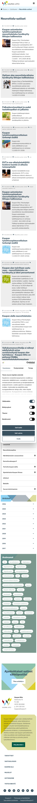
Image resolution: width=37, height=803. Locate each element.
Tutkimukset (19, 626)
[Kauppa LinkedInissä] (23, 790)
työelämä (10, 188)
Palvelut (8, 772)
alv (5, 562)
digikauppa (26, 562)
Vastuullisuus (10, 761)
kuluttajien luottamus (20, 603)
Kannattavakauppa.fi (10, 461)
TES (14, 188)
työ (16, 631)
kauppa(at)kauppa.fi (26, 800)
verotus (6, 645)
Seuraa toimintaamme (10, 489)
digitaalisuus (21, 567)
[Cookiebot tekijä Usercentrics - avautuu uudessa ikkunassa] (26, 363)
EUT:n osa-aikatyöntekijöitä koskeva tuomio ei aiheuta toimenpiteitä (16, 164)
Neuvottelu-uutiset (18, 26)
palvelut (6, 617)
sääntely (6, 622)
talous (15, 622)
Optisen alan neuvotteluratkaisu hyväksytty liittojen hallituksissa (18, 76)
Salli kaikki (18, 427)
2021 (4, 529)
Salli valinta (18, 433)
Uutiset (25, 26)
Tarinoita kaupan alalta (10, 467)
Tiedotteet (17, 262)
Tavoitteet (9, 755)
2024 (4, 514)
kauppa (20, 590)
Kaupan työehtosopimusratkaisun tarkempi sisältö (14, 135)
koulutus (18, 599)
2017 (4, 548)
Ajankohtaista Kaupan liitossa (12, 472)
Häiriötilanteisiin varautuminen (13, 455)
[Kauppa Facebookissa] (5, 790)
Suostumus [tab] (6, 368)
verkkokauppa (20, 640)
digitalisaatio (8, 571)
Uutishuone (9, 778)
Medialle (6, 483)
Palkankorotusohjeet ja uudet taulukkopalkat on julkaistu (16, 108)
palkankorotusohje (6, 103)
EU (18, 576)
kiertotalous (18, 594)
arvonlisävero (14, 562)
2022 (4, 524)
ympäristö (16, 645)
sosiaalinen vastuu (19, 617)
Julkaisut (6, 478)
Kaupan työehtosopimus (17, 103)
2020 (4, 533)
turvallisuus (7, 626)
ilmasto (25, 576)
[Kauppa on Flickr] (32, 790)
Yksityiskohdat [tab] (18, 368)
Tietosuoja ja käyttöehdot (22, 798)
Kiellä (18, 439)
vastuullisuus (8, 640)
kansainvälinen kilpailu (11, 580)
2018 (4, 543)
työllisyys (17, 636)
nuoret (20, 613)
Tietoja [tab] (30, 368)
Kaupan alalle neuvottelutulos (16, 316)
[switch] (32, 407)
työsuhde (27, 636)
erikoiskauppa (8, 576)
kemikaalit (7, 594)
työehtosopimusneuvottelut (16, 264)
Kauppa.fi (8, 798)
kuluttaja (27, 599)
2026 (4, 504)
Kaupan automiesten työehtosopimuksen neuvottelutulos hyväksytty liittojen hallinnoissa (15, 33)
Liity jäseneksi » (18, 745)
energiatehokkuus (21, 571)
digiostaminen (8, 567)
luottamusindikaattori (10, 608)
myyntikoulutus (8, 613)
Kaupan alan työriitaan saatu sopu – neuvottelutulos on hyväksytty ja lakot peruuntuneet (18, 270)
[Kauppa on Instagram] (14, 790)
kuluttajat (7, 603)
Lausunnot (6, 444)
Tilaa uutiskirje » (18, 681)
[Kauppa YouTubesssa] (18, 790)
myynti (23, 608)
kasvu (28, 585)
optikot (31, 70)
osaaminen (29, 613)
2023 (4, 519)
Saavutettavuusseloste (11, 800)
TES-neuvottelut (25, 312)
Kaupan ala (9, 767)
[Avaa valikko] (33, 3)
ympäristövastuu (9, 650)
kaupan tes (26, 264)
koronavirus (7, 599)
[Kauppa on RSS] (27, 790)
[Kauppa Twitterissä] (9, 790)
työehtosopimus (13, 71)
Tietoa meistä (10, 784)
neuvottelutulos (6, 264)
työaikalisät (9, 129)
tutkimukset (7, 631)
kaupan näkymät (9, 590)
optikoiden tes (5, 71)
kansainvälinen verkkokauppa (13, 585)
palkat (14, 129)
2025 (4, 509)
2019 (4, 538)
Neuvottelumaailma (9, 450)
